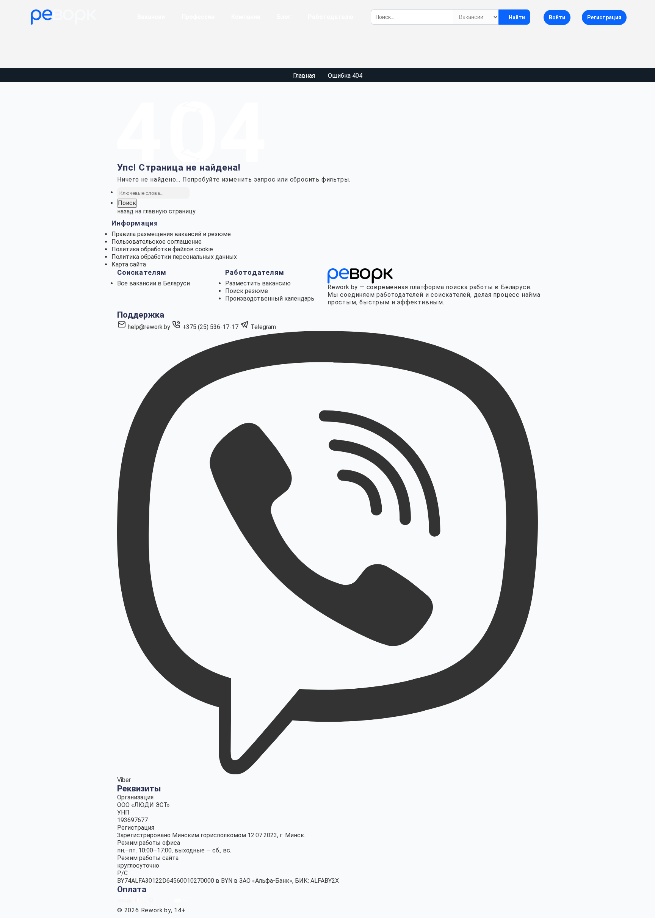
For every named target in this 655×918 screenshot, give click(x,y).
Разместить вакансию (258, 283)
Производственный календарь (269, 298)
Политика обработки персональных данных (174, 256)
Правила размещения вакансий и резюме (171, 234)
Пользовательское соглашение (156, 241)
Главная (304, 75)
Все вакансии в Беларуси (153, 283)
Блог (284, 16)
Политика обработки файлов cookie (162, 249)
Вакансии (151, 16)
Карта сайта (128, 264)
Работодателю (330, 16)
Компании (245, 16)
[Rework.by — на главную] (360, 275)
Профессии (198, 16)
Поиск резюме (246, 291)
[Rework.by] (63, 17)
